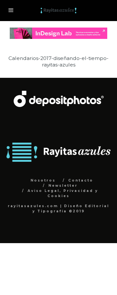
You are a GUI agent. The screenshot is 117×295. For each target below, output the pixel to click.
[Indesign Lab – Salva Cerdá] (58, 31)
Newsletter (63, 185)
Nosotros (43, 180)
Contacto (80, 180)
